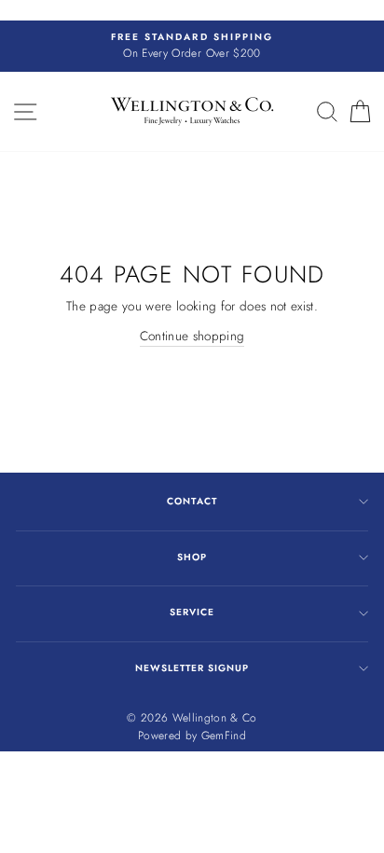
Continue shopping (192, 335)
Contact (191, 501)
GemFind (223, 735)
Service (192, 612)
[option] (192, 46)
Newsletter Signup (192, 668)
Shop (192, 557)
